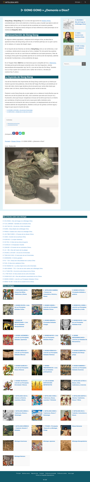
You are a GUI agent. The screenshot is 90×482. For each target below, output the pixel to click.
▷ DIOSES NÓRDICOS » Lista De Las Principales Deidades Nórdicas (50, 352)
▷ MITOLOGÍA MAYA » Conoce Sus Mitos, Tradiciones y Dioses (21, 292)
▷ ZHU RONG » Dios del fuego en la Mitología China (80, 22)
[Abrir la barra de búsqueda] (85, 2)
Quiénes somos (26, 473)
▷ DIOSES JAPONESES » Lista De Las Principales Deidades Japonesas (22, 337)
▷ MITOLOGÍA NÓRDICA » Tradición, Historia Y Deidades (22, 428)
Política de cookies (62, 473)
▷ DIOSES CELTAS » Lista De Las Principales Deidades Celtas (22, 307)
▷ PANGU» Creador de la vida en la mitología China (17, 231)
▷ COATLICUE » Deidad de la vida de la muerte (19, 112)
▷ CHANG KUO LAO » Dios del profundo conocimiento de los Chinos (22, 276)
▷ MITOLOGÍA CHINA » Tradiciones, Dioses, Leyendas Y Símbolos (50, 398)
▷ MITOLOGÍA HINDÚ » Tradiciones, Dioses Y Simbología (50, 413)
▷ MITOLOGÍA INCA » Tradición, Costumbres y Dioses (79, 413)
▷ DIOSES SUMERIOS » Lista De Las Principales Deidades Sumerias (79, 367)
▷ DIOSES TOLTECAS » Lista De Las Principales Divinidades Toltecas (22, 383)
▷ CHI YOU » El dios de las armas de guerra (15, 242)
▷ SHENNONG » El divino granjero (12, 258)
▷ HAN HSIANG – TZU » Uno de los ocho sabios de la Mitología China (23, 268)
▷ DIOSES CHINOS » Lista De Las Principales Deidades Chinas (20, 279)
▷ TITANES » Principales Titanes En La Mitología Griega (50, 428)
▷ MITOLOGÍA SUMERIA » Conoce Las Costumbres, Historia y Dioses (50, 293)
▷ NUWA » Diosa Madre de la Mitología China (16, 229)
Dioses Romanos (77, 426)
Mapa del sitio (34, 473)
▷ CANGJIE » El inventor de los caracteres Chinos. (17, 247)
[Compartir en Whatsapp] (23, 134)
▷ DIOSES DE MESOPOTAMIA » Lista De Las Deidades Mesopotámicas (21, 323)
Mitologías (77, 2)
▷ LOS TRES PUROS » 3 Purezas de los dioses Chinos (18, 234)
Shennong (53, 63)
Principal (18, 473)
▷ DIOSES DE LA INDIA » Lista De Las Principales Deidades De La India (79, 307)
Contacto (41, 473)
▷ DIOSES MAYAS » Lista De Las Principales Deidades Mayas (50, 337)
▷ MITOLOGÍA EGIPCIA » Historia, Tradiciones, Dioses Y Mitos (79, 398)
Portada (7, 141)
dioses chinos (46, 21)
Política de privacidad (50, 473)
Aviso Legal (71, 473)
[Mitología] (10, 2)
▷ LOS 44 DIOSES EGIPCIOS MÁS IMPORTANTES (48, 383)
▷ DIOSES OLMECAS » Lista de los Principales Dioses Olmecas (21, 367)
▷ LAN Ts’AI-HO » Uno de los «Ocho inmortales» (16, 226)
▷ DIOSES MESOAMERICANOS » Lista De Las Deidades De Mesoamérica (79, 338)
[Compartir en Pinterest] (17, 134)
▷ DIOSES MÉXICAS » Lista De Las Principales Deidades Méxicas (22, 352)
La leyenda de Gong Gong (13, 124)
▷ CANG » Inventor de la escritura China (79, 35)
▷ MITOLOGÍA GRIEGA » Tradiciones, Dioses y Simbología (22, 413)
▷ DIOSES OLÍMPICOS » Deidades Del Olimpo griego (79, 352)
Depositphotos (50, 475)
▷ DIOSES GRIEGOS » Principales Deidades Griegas (49, 322)
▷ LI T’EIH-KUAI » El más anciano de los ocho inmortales (19, 273)
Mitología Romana (20, 456)
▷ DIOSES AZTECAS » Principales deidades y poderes (79, 292)
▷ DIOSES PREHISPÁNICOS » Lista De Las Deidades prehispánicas (50, 369)
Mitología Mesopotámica (79, 441)
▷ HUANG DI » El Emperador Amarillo (13, 244)
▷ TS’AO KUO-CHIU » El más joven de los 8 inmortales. (18, 255)
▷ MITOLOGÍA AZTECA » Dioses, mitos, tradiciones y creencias (79, 383)
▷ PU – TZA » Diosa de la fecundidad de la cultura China (19, 260)
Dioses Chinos (15, 141)
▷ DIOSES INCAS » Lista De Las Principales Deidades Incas (79, 322)
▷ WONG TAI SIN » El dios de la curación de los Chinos (18, 281)
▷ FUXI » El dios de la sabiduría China (79, 48)
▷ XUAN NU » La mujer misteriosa (12, 239)
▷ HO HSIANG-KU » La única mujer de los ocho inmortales (19, 266)
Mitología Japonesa (49, 441)
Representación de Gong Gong (14, 123)
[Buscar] (84, 64)
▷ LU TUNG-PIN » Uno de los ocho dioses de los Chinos (19, 271)
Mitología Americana (21, 441)
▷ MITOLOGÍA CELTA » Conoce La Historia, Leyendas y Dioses (21, 398)
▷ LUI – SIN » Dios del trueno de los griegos (15, 250)
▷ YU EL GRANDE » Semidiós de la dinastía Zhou (17, 223)
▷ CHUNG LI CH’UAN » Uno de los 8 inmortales (19, 110)
